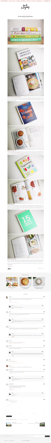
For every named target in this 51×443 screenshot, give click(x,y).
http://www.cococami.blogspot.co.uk (13, 302)
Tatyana (10, 340)
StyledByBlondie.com (12, 373)
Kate (9, 365)
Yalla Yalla (12, 152)
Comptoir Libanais (17, 152)
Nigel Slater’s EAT (10, 264)
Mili (9, 330)
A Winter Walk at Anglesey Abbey (17, 423)
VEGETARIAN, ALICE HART (10, 204)
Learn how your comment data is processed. (21, 419)
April (9, 269)
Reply (44, 296)
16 (43, 268)
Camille (10, 296)
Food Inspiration (10, 266)
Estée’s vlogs (40, 151)
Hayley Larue (11, 369)
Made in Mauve (11, 402)
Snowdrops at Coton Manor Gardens (33, 423)
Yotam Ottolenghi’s (21, 153)
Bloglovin (15, 402)
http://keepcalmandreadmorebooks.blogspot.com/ (15, 343)
